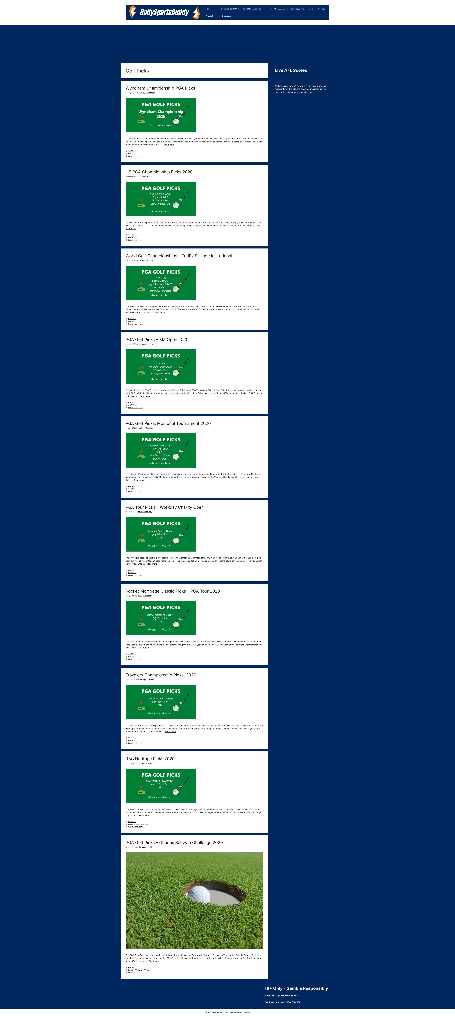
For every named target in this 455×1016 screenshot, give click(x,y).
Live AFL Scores (291, 70)
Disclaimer (226, 16)
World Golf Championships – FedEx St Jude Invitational (179, 255)
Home (208, 9)
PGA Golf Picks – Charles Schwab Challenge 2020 (174, 842)
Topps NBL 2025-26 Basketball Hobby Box (286, 9)
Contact (321, 9)
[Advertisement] (227, 42)
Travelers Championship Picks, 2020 (161, 674)
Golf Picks (132, 151)
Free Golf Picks (134, 824)
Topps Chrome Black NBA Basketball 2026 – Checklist (238, 9)
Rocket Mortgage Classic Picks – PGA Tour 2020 (173, 591)
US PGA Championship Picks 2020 (159, 171)
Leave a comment (135, 156)
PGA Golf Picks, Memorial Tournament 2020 (168, 423)
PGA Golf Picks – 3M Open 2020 (157, 339)
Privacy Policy (211, 16)
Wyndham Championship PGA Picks (160, 88)
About (310, 9)
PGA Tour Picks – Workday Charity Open (165, 507)
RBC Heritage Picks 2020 (150, 758)
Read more (169, 145)
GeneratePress (243, 1012)
